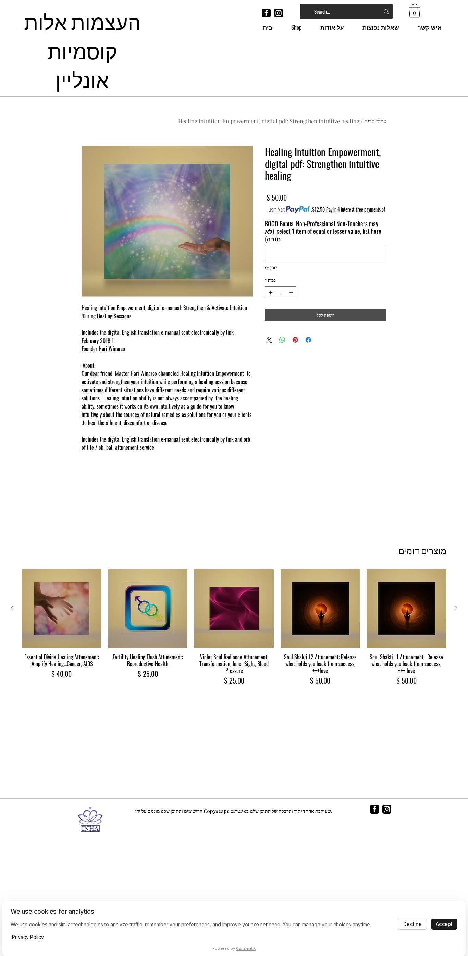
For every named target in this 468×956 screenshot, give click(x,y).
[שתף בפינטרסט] (295, 340)
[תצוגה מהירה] (406, 608)
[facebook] (266, 13)
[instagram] (278, 13)
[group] (234, 627)
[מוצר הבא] (12, 608)
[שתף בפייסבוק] (308, 340)
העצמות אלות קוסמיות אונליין (82, 49)
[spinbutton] (280, 292)
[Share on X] (269, 340)
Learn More (276, 209)
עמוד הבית (375, 121)
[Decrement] (291, 292)
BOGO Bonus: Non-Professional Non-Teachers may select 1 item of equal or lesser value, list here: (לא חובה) (323, 231)
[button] (414, 10)
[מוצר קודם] (456, 608)
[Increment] (269, 292)
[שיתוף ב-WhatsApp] (282, 340)
